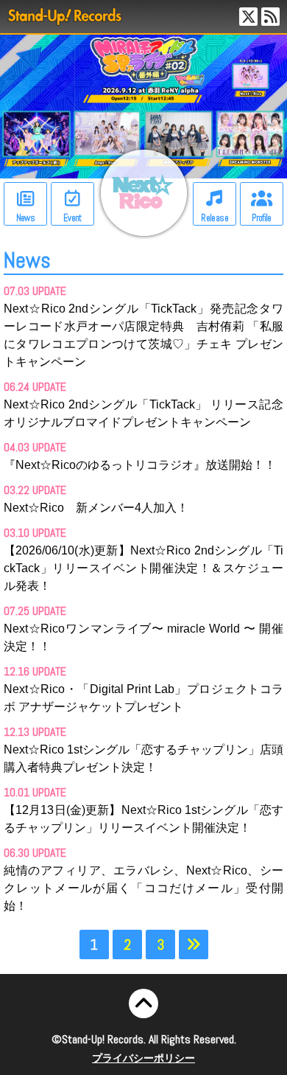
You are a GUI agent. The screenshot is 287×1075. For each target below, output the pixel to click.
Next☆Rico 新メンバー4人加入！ (96, 507)
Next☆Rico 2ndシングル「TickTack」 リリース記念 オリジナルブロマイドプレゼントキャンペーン (143, 413)
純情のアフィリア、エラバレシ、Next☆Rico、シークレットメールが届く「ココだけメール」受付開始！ (143, 888)
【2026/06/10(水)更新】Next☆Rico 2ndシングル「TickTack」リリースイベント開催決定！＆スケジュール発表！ (143, 568)
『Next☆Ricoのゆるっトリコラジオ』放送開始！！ (140, 465)
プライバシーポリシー (143, 1058)
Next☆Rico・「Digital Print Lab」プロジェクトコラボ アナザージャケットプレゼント (143, 698)
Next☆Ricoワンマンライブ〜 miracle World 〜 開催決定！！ (143, 637)
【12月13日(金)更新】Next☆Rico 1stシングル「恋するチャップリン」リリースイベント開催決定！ (143, 819)
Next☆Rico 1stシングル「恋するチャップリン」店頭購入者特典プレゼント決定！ (143, 758)
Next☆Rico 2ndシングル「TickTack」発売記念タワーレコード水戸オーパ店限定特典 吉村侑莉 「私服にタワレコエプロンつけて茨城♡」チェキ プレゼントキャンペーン (143, 335)
